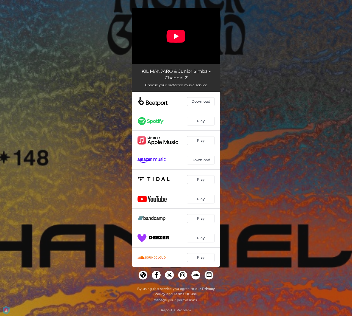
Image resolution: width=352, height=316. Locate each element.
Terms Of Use (185, 294)
